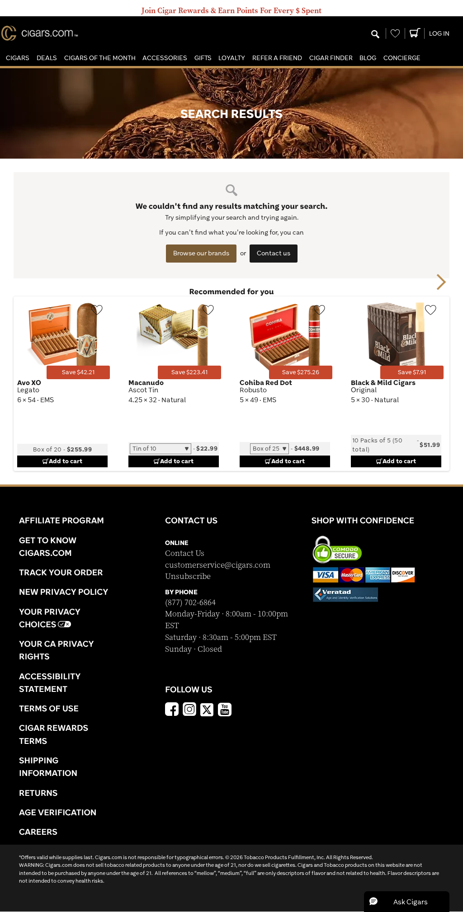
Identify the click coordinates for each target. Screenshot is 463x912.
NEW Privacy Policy (63, 591)
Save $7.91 (412, 372)
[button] (17, 58)
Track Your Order (61, 572)
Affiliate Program (61, 520)
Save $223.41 (189, 372)
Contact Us (184, 553)
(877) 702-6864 (190, 602)
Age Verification (57, 812)
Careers (38, 831)
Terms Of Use (49, 708)
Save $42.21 (78, 372)
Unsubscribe (188, 576)
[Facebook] (172, 710)
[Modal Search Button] (375, 35)
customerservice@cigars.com (217, 565)
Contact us (273, 253)
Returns (38, 792)
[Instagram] (189, 710)
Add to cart (65, 461)
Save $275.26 (300, 372)
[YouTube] (225, 710)
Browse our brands (201, 253)
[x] (207, 709)
